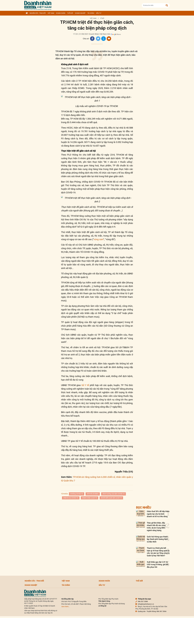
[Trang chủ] (27, 13)
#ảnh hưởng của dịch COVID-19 (114, 494)
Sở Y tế (85, 385)
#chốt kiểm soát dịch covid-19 (111, 498)
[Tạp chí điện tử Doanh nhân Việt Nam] (37, 4)
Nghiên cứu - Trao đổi (38, 13)
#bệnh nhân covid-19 (89, 498)
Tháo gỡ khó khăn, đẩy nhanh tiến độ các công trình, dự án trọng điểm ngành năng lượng (156, 526)
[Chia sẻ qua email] (109, 38)
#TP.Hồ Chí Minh (92, 494)
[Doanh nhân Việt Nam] (35, 593)
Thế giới (70, 13)
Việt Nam (51, 13)
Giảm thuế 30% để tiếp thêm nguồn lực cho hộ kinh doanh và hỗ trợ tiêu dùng (158, 514)
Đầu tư (98, 13)
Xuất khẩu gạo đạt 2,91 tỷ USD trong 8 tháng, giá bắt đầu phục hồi (157, 564)
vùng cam (98, 239)
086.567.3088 (143, 601)
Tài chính (90, 13)
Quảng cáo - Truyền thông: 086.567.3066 (152, 611)
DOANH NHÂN (60, 13)
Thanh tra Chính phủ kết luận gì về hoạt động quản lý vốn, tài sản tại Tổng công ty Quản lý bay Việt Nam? (158, 552)
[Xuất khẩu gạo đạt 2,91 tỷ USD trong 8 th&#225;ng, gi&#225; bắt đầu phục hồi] (140, 564)
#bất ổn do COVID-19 (70, 498)
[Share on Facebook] (92, 38)
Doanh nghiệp (80, 13)
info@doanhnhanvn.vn (146, 604)
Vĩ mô (102, 18)
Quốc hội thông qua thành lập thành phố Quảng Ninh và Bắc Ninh (157, 539)
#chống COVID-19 (76, 494)
